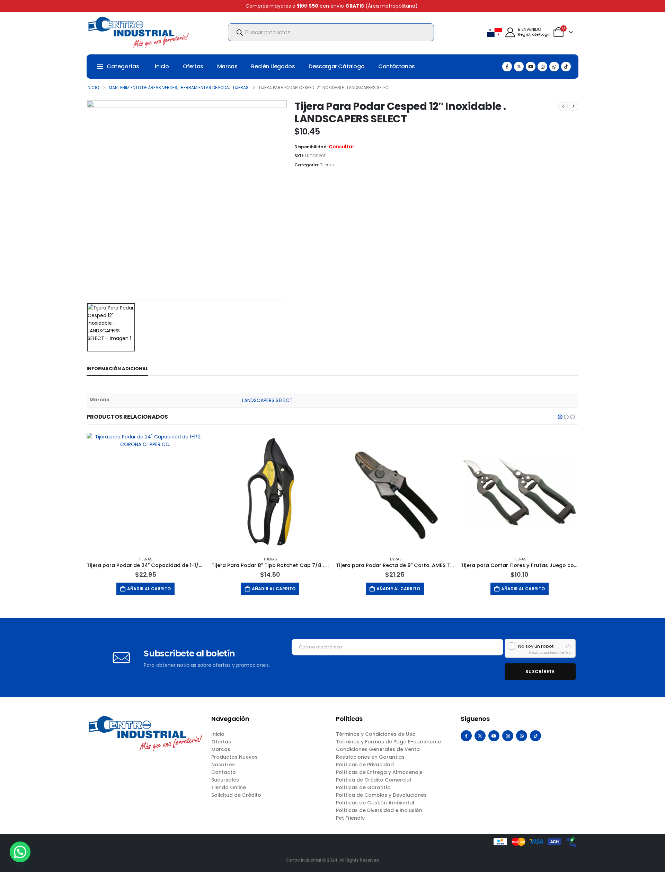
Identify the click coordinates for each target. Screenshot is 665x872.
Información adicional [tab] (117, 368)
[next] (573, 106)
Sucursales (225, 779)
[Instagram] (542, 66)
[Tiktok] (566, 66)
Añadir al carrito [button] (149, 589)
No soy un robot (535, 646)
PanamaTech (561, 653)
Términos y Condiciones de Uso (376, 734)
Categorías (123, 66)
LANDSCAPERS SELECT (267, 400)
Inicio (162, 66)
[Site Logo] (138, 32)
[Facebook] (507, 66)
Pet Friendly (350, 817)
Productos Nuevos (234, 756)
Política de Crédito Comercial (373, 779)
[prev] (563, 106)
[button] (560, 417)
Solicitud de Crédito (236, 795)
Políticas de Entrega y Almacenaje (379, 772)
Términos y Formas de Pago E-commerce (388, 741)
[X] (519, 66)
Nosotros (223, 764)
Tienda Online (228, 787)
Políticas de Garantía (363, 787)
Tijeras (327, 165)
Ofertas (193, 66)
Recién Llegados (273, 66)
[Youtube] (530, 66)
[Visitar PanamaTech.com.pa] (568, 646)
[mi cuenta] (510, 32)
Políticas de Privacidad (365, 764)
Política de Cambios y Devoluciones (381, 795)
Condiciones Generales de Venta (378, 749)
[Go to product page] (145, 492)
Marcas (227, 66)
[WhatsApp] (554, 66)
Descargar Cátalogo (336, 66)
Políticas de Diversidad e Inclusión (379, 810)
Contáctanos (396, 66)
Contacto (223, 772)
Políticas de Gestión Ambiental (375, 802)
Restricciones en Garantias (370, 756)
